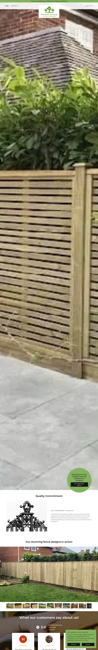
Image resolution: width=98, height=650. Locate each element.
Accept (88, 644)
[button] (15, 6)
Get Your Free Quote (79, 484)
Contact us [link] (89, 6)
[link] (49, 5)
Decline (73, 644)
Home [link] (7, 6)
